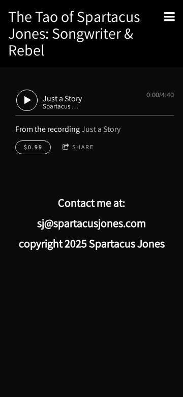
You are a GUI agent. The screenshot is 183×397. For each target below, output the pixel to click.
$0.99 (33, 147)
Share (83, 147)
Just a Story (100, 129)
